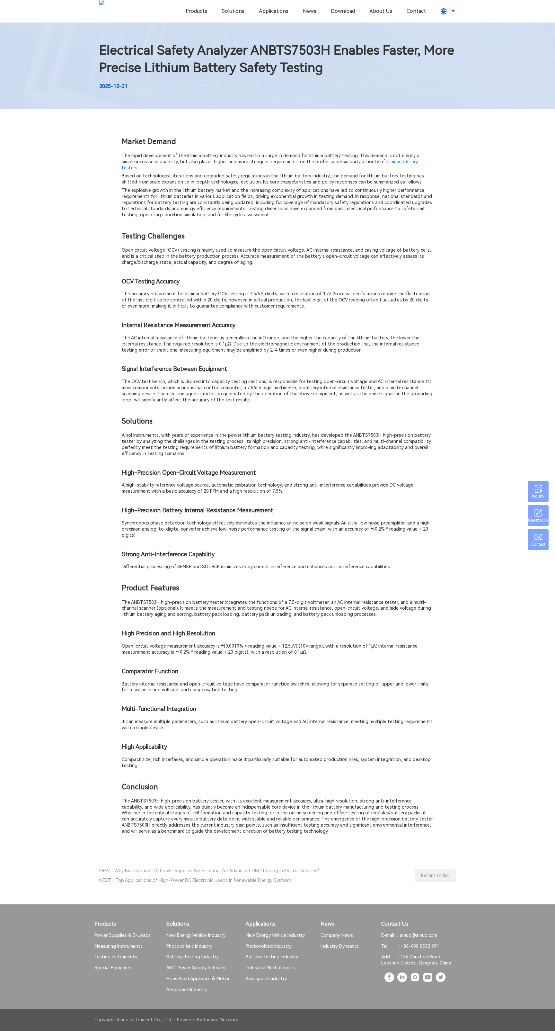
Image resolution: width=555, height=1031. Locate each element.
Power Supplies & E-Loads (122, 935)
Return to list (435, 875)
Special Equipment (114, 967)
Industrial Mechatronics (270, 967)
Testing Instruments (115, 956)
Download (343, 11)
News (309, 11)
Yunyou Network (220, 1019)
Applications (273, 11)
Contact (416, 11)
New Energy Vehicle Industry (195, 935)
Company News (337, 935)
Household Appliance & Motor (198, 978)
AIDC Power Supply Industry (195, 967)
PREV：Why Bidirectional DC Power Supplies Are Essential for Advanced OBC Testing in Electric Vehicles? (209, 870)
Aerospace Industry (186, 989)
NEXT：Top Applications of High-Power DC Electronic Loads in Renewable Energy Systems (195, 880)
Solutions (233, 11)
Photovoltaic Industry (189, 946)
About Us (380, 11)
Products (196, 11)
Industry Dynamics (340, 946)
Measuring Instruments (118, 946)
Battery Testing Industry (192, 956)
